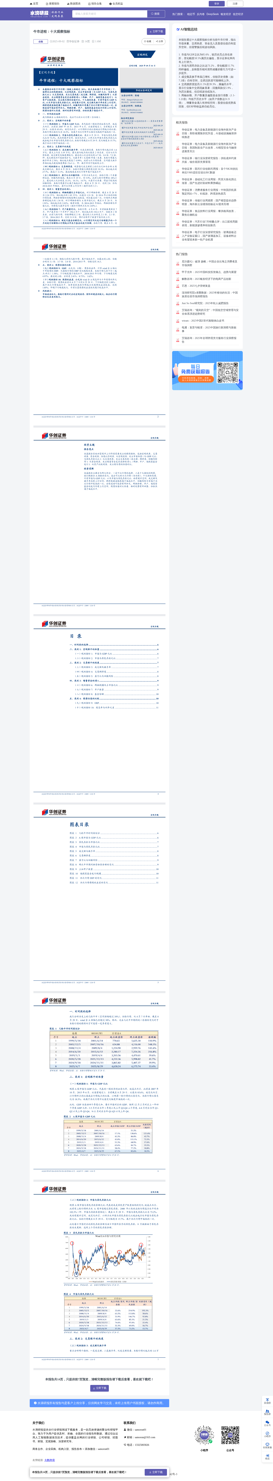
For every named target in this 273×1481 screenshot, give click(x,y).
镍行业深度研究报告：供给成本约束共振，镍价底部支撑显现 (209, 160)
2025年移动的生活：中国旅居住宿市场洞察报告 (210, 294)
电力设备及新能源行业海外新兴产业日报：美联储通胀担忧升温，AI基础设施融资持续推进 (209, 133)
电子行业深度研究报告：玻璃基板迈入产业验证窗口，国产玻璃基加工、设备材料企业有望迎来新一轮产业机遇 (209, 236)
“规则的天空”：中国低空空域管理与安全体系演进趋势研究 (210, 312)
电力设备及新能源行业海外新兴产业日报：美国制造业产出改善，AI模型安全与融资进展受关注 (209, 148)
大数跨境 (49, 1460)
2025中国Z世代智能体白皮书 (203, 320)
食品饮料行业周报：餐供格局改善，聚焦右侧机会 (209, 213)
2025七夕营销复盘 (196, 285)
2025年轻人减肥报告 (205, 303)
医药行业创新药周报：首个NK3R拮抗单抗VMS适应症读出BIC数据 (210, 170)
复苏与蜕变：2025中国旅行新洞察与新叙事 (209, 329)
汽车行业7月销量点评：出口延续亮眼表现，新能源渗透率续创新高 (210, 223)
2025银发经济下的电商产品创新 (206, 279)
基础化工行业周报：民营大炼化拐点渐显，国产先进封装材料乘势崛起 (209, 181)
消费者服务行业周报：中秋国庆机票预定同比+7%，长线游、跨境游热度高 (209, 192)
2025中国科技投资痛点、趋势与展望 (209, 272)
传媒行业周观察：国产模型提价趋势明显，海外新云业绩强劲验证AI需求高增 (209, 202)
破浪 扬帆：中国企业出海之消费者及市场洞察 (209, 263)
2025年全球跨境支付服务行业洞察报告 (209, 340)
